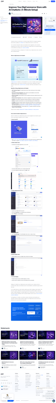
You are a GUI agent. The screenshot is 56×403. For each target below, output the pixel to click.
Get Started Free (49, 29)
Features (20, 1)
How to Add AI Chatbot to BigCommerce (4, 20)
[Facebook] (7, 383)
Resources (29, 1)
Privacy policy (4, 400)
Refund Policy (18, 400)
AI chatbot (21, 42)
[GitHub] (11, 383)
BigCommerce (14, 81)
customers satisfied (25, 47)
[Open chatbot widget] (54, 401)
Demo (36, 1)
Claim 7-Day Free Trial (31, 313)
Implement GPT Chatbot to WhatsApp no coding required (29, 109)
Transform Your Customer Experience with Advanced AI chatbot (4, 23)
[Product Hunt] (5, 383)
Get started (53, 1)
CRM (29, 106)
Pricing (34, 1)
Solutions (24, 1)
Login (49, 1)
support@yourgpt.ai (5, 380)
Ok (10, 400)
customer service (23, 84)
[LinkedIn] (9, 383)
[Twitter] (3, 383)
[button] (2, 1)
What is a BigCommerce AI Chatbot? (4, 18)
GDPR (14, 400)
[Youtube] (1, 383)
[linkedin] (44, 13)
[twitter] (42, 13)
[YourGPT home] (2, 1)
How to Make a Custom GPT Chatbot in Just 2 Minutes (28, 140)
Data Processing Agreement (24, 400)
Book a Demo (38, 313)
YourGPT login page (16, 139)
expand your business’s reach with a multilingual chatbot (30, 104)
